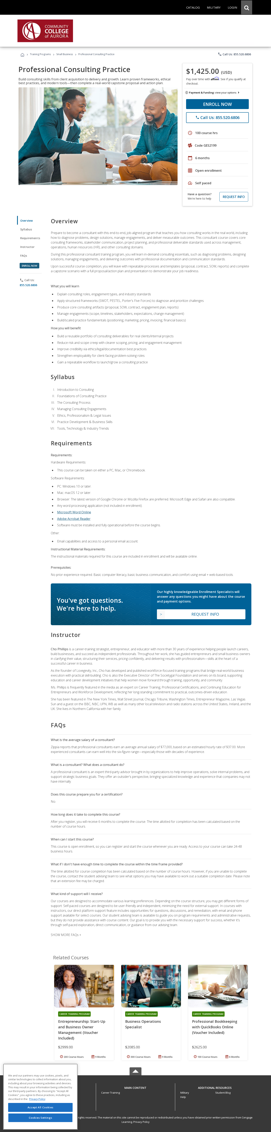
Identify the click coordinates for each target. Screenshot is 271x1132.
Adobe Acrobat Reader (73, 519)
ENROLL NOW (217, 104)
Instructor (27, 247)
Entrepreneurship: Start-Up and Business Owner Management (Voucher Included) (81, 1029)
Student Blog (223, 1092)
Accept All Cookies (40, 1107)
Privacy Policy (141, 1122)
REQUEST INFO (234, 197)
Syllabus (26, 229)
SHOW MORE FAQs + (66, 935)
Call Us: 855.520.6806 (234, 54)
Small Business (64, 54)
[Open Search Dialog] (246, 7)
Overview (26, 220)
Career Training (110, 1092)
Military (184, 1092)
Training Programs (40, 54)
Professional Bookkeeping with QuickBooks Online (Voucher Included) (214, 1027)
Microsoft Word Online (74, 512)
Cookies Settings (40, 1117)
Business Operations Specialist (143, 1024)
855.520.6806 (28, 285)
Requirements (30, 238)
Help (183, 1097)
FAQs (23, 255)
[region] (40, 1097)
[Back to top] (135, 1087)
